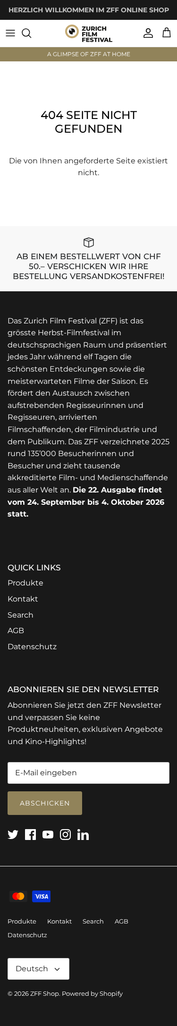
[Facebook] (30, 834)
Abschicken (45, 803)
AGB (16, 630)
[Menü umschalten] (10, 33)
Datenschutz (32, 646)
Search (21, 615)
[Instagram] (65, 834)
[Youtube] (47, 834)
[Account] (145, 33)
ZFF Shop (44, 993)
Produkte (25, 582)
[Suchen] (31, 33)
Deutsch (32, 968)
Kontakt (23, 598)
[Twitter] (13, 834)
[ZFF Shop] (88, 33)
